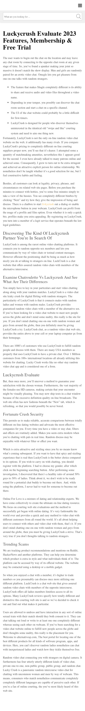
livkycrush (48, 204)
